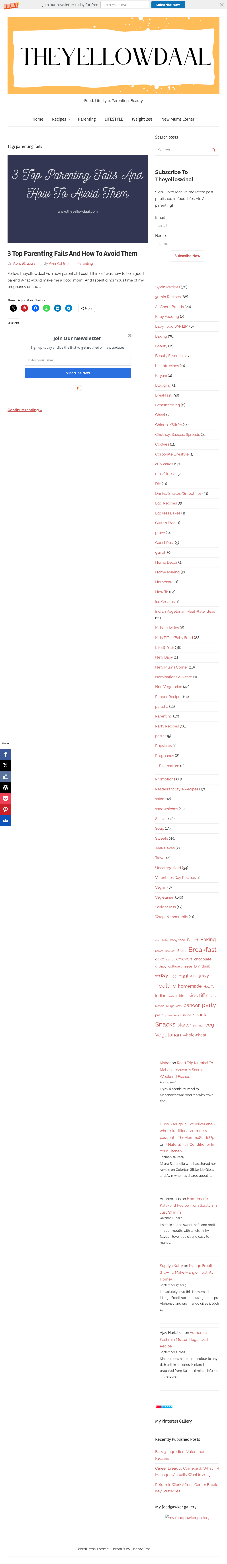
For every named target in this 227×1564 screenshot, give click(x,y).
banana (159, 951)
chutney (160, 966)
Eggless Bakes (167, 513)
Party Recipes (167, 726)
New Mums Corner (177, 119)
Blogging (163, 385)
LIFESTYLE (114, 119)
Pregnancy (164, 755)
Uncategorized (168, 868)
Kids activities (167, 628)
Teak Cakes (165, 848)
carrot (170, 959)
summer (198, 1025)
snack (199, 1014)
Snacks (161, 818)
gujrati (160, 552)
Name (160, 235)
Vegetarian (164, 897)
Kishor (165, 1063)
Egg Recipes (166, 503)
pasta (159, 736)
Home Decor (166, 562)
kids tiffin (198, 995)
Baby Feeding (167, 316)
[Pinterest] (5, 809)
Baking (161, 336)
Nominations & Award (173, 677)
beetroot (170, 951)
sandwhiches (166, 809)
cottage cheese (180, 966)
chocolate (202, 959)
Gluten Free (165, 523)
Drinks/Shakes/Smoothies (178, 493)
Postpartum (169, 766)
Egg (173, 976)
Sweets (161, 838)
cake (159, 959)
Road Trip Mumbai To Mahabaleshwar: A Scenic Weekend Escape (186, 1070)
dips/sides (164, 473)
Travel (160, 858)
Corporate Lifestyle (172, 454)
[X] (5, 765)
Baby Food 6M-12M (171, 326)
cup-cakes (164, 464)
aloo (157, 940)
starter (184, 1025)
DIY (158, 483)
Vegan (160, 887)
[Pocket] (5, 798)
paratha (161, 706)
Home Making (167, 572)
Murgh (170, 1006)
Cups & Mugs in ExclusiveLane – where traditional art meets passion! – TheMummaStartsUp (188, 1131)
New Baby (164, 657)
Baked (192, 940)
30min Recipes (168, 297)
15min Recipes (167, 287)
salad (159, 799)
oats (179, 1006)
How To (161, 592)
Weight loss (142, 119)
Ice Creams (165, 601)
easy (161, 974)
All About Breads (169, 307)
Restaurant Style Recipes (176, 789)
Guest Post (164, 542)
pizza (168, 1015)
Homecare (164, 582)
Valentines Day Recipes (175, 877)
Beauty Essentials (170, 356)
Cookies (162, 444)
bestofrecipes (167, 366)
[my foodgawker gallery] (187, 1517)
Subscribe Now (168, 5)
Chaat (160, 415)
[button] (113, 4)
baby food (177, 940)
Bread (181, 951)
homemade (190, 986)
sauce (186, 1015)
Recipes (59, 119)
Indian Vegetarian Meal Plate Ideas (185, 611)
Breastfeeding (167, 405)
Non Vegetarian (168, 686)
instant (172, 996)
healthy (165, 985)
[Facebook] (5, 754)
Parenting (87, 119)
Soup (159, 828)
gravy (160, 532)
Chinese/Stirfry (168, 424)
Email (160, 217)
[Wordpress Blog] (5, 787)
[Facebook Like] (5, 776)
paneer (192, 1005)
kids (182, 995)
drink (206, 966)
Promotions (165, 779)
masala (159, 1006)
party (209, 1004)
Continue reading (23, 410)
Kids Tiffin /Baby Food (174, 637)
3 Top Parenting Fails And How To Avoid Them (73, 253)
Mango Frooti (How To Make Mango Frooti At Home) (186, 1272)
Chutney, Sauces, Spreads (177, 434)
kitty (213, 996)
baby (165, 940)
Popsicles (163, 745)
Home (38, 119)
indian (160, 995)
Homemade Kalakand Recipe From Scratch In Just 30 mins (188, 1205)
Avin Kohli (57, 263)
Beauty (161, 346)
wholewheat (194, 1035)
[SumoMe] (5, 820)
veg (209, 1025)
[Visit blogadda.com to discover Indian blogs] (164, 1407)
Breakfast (163, 395)
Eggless (187, 975)
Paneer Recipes (168, 696)
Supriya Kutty (171, 1265)
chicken (184, 959)
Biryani (161, 375)
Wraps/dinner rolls (171, 917)
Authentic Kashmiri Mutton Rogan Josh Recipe (184, 1339)
